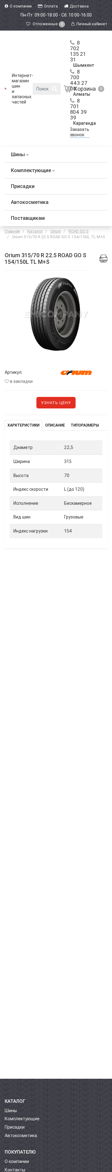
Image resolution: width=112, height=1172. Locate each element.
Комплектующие (31, 170)
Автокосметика (30, 202)
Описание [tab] (55, 425)
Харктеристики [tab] (23, 425)
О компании (17, 1161)
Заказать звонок (79, 132)
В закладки (21, 381)
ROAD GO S (78, 231)
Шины (18, 154)
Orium (55, 231)
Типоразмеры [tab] (85, 425)
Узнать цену (56, 402)
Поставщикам (28, 218)
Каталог (35, 231)
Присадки (23, 186)
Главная (12, 231)
